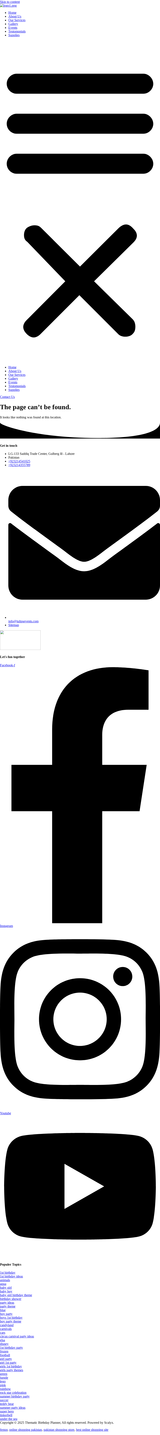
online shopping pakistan (25, 1429)
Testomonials (17, 31)
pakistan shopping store (59, 1429)
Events (12, 27)
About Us (14, 16)
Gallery (13, 24)
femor (4, 1429)
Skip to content (10, 2)
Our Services (16, 20)
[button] (80, 201)
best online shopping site (92, 1429)
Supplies (14, 35)
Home (12, 12)
